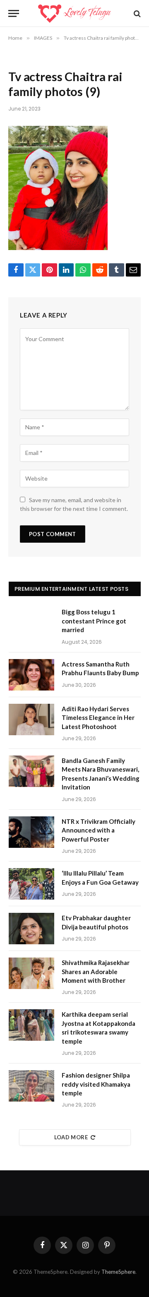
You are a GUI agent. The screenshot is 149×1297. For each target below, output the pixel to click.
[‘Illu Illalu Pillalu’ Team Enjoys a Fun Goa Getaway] (31, 884)
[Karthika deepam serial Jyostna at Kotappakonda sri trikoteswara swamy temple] (31, 1025)
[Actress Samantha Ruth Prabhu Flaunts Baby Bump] (31, 675)
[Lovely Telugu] (74, 13)
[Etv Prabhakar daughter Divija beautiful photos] (31, 928)
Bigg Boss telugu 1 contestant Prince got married (94, 620)
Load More (71, 1137)
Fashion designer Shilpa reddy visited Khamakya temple (96, 1084)
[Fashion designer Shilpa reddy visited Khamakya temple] (31, 1086)
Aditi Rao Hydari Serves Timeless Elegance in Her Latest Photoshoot (98, 717)
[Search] (136, 13)
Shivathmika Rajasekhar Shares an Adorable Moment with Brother (96, 971)
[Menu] (13, 13)
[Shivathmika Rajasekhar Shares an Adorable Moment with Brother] (31, 973)
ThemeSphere (118, 1271)
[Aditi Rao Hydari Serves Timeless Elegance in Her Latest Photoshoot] (31, 719)
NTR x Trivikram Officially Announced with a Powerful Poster (98, 830)
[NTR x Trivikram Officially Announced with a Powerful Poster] (31, 832)
